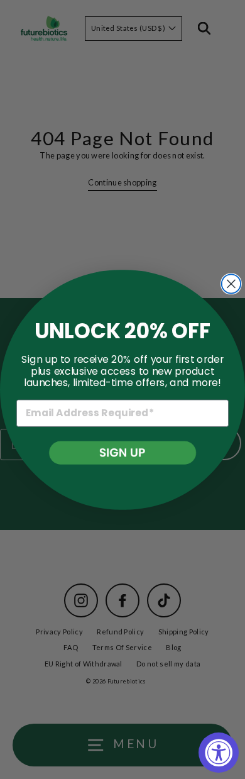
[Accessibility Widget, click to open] (219, 752)
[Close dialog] (231, 283)
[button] (122, 452)
